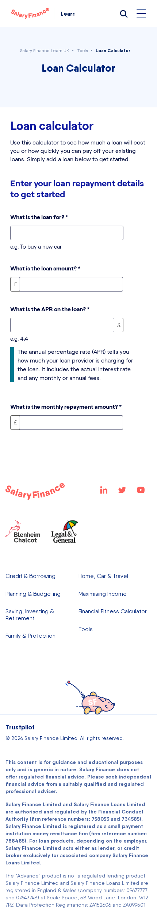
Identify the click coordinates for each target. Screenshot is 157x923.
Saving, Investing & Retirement (29, 614)
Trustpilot (20, 727)
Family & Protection (30, 636)
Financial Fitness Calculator (112, 611)
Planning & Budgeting (33, 594)
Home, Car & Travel (103, 576)
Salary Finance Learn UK (44, 50)
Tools (82, 50)
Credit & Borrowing (30, 576)
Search (123, 13)
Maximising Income (102, 594)
